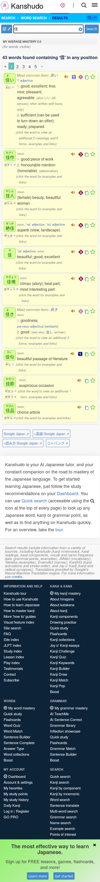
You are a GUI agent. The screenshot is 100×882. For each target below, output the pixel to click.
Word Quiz (12, 725)
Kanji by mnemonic (64, 793)
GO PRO (11, 816)
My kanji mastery (67, 593)
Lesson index (14, 656)
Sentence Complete (19, 742)
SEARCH (8, 17)
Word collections (16, 754)
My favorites (13, 787)
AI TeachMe (59, 713)
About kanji (58, 610)
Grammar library (62, 725)
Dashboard (67, 493)
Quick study (59, 627)
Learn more (37, 876)
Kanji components (64, 616)
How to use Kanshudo (21, 598)
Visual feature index (19, 622)
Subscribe (11, 679)
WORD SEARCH (34, 17)
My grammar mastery (71, 707)
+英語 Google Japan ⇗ (51, 433)
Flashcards (58, 633)
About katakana (62, 604)
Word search (60, 799)
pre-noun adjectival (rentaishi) (37, 326)
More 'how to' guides (20, 616)
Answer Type (14, 748)
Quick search (34, 500)
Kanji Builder (60, 668)
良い (54, 75)
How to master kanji (19, 610)
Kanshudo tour (15, 593)
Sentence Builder (17, 736)
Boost (54, 691)
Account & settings (18, 782)
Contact (10, 674)
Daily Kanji (12, 805)
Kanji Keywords (62, 662)
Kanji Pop (57, 685)
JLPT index (12, 645)
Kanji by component (65, 787)
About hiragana (62, 598)
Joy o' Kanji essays (64, 645)
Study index (13, 650)
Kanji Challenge (62, 650)
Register (22, 811)
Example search (62, 828)
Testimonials (13, 668)
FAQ (7, 633)
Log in (8, 811)
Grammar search (63, 816)
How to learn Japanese (22, 604)
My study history (16, 799)
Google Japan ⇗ (16, 433)
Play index (12, 662)
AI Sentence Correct (66, 719)
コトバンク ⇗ (57, 443)
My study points (16, 793)
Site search (12, 627)
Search (91, 29)
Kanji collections (62, 639)
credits (17, 576)
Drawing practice (63, 622)
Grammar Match (62, 748)
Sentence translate (64, 805)
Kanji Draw (58, 674)
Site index (11, 639)
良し (49, 332)
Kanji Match (59, 679)
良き (54, 309)
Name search (60, 822)
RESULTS (60, 17)
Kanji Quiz (58, 656)
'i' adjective (25, 80)
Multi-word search (64, 811)
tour (59, 529)
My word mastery (21, 707)
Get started (64, 876)
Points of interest (63, 834)
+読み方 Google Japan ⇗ (23, 443)
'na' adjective (35, 224)
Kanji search (59, 782)
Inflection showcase (65, 731)
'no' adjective (55, 224)
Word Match (13, 731)
